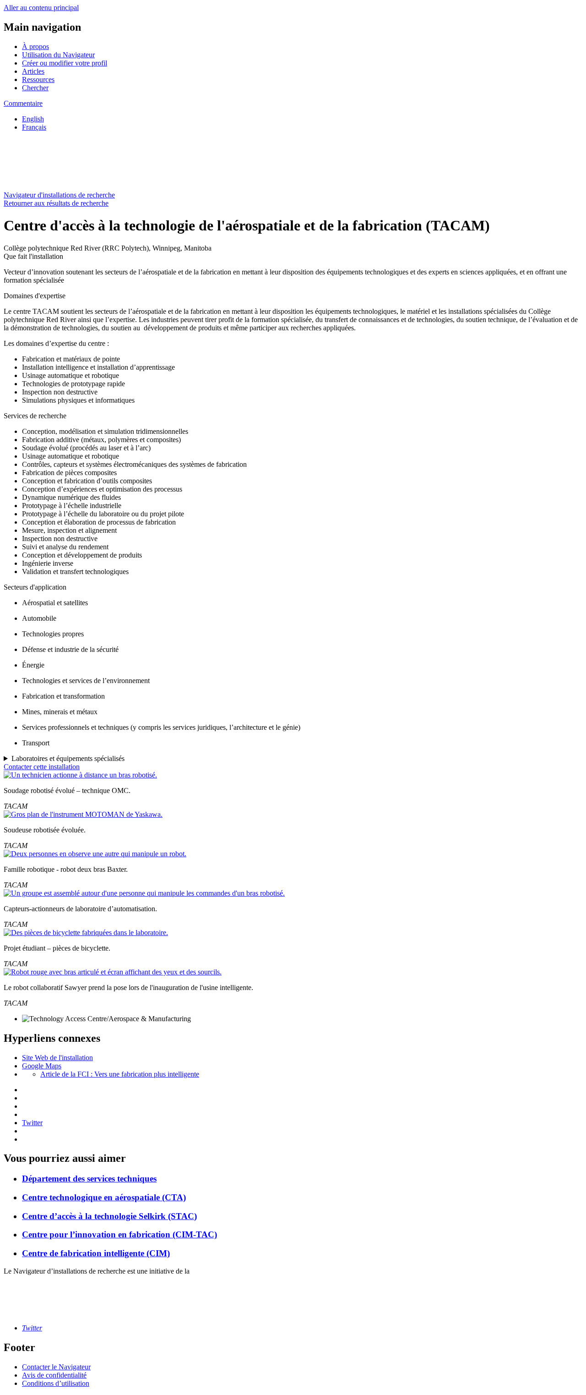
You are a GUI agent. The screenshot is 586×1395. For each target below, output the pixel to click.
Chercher (35, 88)
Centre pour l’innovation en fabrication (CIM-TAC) (119, 1234)
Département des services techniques (89, 1178)
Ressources (38, 79)
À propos (35, 46)
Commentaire (23, 103)
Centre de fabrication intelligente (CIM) (96, 1253)
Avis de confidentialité (54, 1375)
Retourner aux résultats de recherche (56, 203)
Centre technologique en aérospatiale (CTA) (104, 1197)
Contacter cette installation (42, 767)
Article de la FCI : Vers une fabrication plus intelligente (119, 1074)
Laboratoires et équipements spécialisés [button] (68, 758)
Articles (33, 71)
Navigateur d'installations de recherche (59, 195)
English (33, 119)
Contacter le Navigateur (56, 1367)
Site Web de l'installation (57, 1057)
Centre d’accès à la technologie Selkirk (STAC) (109, 1216)
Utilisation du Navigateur (58, 55)
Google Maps (41, 1066)
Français (34, 127)
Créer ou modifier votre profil (64, 63)
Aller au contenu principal (41, 7)
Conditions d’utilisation (55, 1383)
